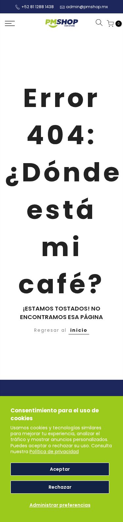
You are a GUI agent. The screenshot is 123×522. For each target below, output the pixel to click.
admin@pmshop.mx (87, 6)
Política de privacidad (54, 451)
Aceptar (60, 469)
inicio (79, 330)
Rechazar (60, 487)
